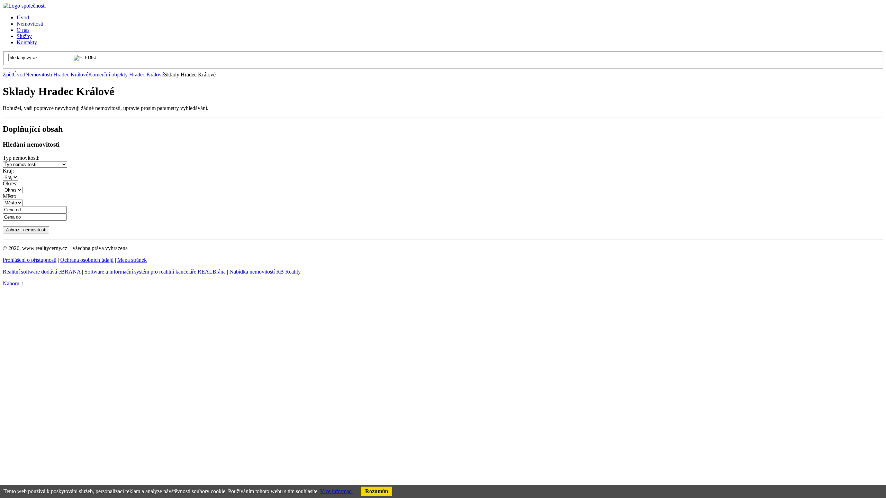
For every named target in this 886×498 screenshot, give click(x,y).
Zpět (8, 74)
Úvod (19, 74)
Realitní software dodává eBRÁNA (42, 272)
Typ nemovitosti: (21, 158)
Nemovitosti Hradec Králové (56, 74)
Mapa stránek (132, 260)
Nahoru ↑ (13, 283)
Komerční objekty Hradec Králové (126, 74)
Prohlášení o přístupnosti (29, 260)
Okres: (10, 183)
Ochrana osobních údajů (87, 260)
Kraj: (8, 171)
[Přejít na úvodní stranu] (24, 6)
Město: (10, 196)
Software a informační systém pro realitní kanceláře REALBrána (155, 272)
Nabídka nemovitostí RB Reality (265, 272)
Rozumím (376, 491)
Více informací (336, 491)
